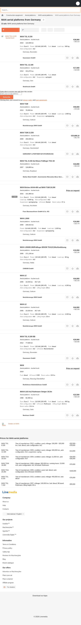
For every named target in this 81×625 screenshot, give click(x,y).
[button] (78, 3)
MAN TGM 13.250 (27, 133)
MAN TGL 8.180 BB (27, 336)
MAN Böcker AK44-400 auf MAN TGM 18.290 (37, 187)
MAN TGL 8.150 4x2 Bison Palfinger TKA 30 (37, 161)
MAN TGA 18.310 (5, 457)
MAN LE (23, 275)
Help (4, 505)
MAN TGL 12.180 (26, 65)
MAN (22, 365)
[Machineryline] (2, 15)
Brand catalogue (8, 563)
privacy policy (27, 100)
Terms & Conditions (9, 544)
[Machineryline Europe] (15, 3)
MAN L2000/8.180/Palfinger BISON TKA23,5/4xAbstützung (43, 247)
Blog (4, 559)
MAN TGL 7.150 (4, 484)
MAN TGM (24, 104)
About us (6, 502)
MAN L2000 (24, 218)
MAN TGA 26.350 (5, 471)
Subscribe (6, 97)
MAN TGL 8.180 (4, 444)
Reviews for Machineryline (12, 555)
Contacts (6, 509)
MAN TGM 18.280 (5, 464)
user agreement (41, 100)
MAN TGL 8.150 (26, 36)
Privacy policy (7, 548)
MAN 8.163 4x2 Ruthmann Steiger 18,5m (36, 392)
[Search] (78, 10)
